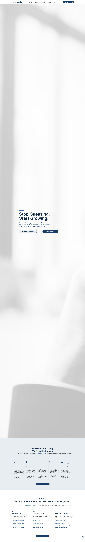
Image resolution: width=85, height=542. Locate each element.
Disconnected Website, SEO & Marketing (17, 464)
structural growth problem (40, 453)
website (26, 505)
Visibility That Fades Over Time (53, 464)
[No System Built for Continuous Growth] (62, 462)
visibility (30, 505)
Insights (49, 2)
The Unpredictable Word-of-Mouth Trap (42, 464)
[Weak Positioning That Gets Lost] (26, 462)
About (55, 2)
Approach (30, 2)
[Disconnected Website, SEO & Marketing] (14, 462)
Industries (43, 2)
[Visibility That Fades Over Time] (50, 462)
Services (36, 2)
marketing (36, 505)
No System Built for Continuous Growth (65, 464)
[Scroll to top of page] (83, 537)
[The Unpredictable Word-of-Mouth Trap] (38, 462)
